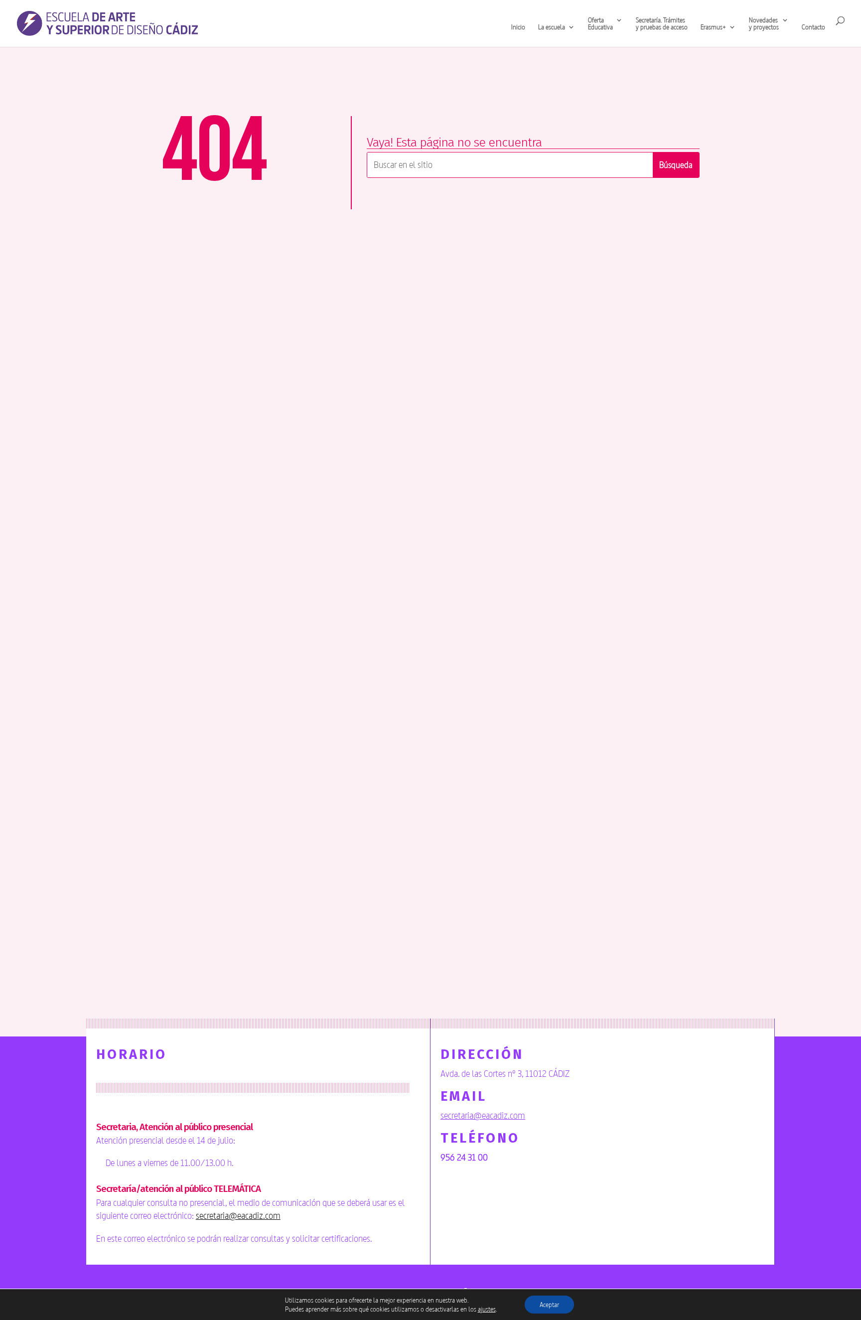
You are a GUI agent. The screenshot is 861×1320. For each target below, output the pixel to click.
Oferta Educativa (600, 23)
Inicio (518, 27)
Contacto (813, 27)
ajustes (487, 1309)
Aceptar (549, 1305)
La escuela (551, 27)
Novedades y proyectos (764, 23)
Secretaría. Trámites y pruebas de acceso (662, 23)
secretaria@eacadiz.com (238, 1215)
